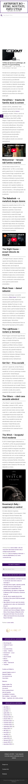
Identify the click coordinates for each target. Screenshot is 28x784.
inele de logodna (6, 692)
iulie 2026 (6, 707)
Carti (5, 647)
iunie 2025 (6, 732)
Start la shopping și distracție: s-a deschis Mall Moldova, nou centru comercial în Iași (14, 555)
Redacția (4, 774)
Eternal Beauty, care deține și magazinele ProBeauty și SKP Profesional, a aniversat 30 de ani (14, 592)
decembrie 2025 (8, 720)
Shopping (6, 660)
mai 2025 (6, 734)
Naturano (4, 681)
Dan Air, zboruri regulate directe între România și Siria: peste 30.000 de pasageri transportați (14, 598)
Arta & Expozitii (7, 643)
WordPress (14, 781)
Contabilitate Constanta (8, 694)
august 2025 (7, 728)
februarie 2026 (7, 716)
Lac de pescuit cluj (7, 676)
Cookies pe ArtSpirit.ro (8, 669)
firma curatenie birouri (8, 690)
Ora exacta (5, 688)
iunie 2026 (6, 709)
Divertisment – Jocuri (9, 652)
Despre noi (5, 764)
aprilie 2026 (6, 713)
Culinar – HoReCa (8, 651)
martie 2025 (7, 738)
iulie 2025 (6, 730)
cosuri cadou (10, 622)
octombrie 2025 (8, 724)
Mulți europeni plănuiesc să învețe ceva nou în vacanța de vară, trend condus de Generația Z (15, 580)
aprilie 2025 (6, 736)
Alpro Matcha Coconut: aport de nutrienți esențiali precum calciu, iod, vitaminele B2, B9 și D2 (14, 604)
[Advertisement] (14, 32)
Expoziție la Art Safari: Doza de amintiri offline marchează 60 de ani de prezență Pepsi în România (14, 616)
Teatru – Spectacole (9, 662)
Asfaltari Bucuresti (7, 686)
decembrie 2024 (8, 744)
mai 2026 (6, 711)
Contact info (5, 769)
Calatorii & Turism (8, 645)
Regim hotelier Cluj (7, 684)
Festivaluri (6, 654)
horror (18, 111)
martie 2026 (7, 715)
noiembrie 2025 (7, 722)
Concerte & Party (8, 649)
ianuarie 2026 (7, 718)
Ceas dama (5, 678)
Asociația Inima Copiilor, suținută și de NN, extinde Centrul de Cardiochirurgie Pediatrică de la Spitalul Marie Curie (14, 586)
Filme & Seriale (6, 68)
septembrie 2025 (8, 726)
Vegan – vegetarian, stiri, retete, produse (12, 698)
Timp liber (14, 68)
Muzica (5, 658)
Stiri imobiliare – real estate (9, 696)
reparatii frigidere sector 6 (9, 672)
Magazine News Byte (14, 780)
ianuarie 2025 (7, 742)
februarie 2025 (7, 740)
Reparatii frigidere (6, 674)
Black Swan (12, 297)
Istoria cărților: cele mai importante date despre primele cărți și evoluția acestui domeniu (12, 549)
